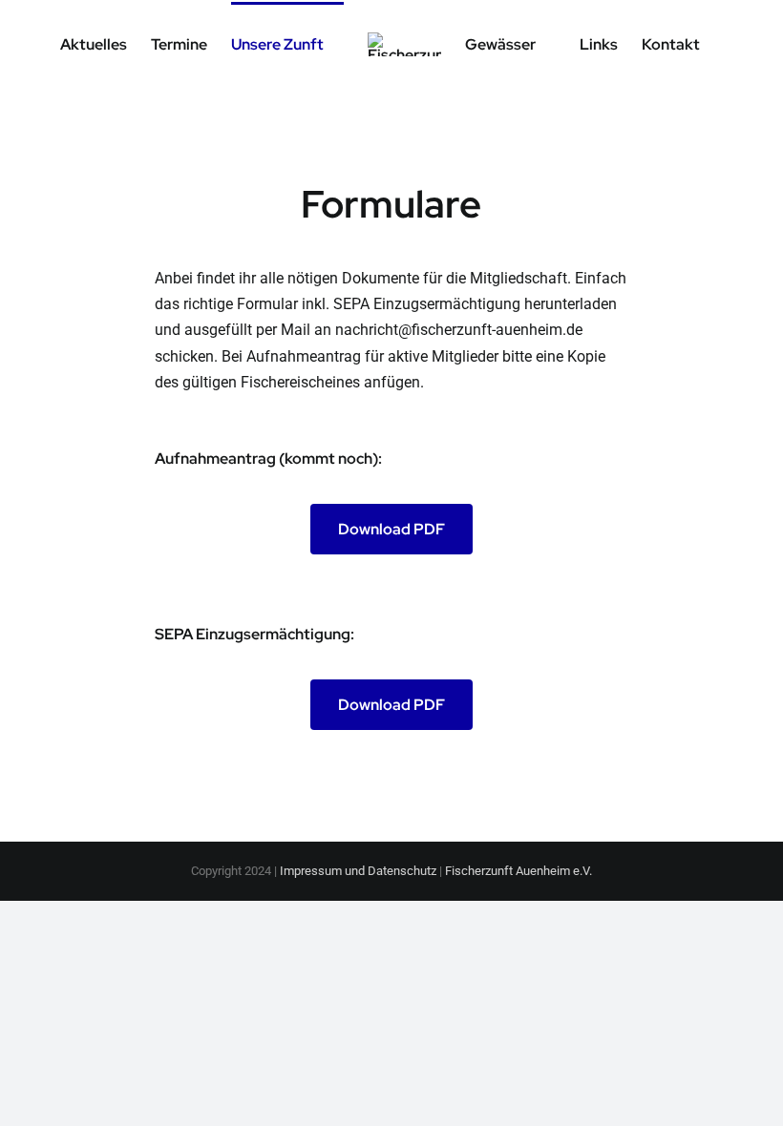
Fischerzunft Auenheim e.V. (518, 871)
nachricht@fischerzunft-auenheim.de (458, 330)
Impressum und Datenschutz (358, 871)
